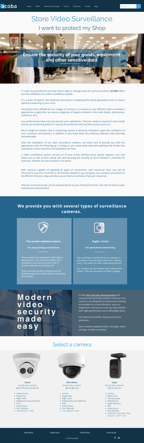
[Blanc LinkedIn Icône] (119, 437)
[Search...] (138, 6)
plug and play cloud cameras (101, 295)
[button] (26, 365)
